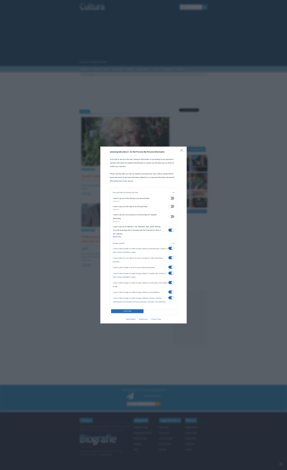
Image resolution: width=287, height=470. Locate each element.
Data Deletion (131, 319)
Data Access (143, 319)
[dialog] (143, 235)
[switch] (171, 198)
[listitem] (143, 192)
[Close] (182, 151)
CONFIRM (127, 311)
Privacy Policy (156, 319)
